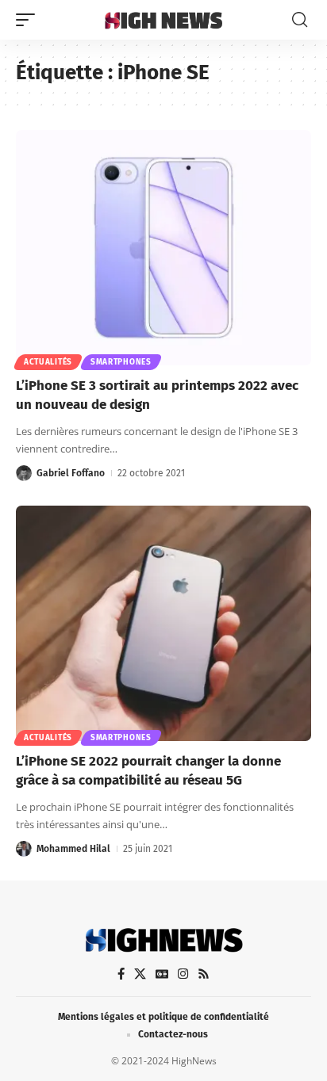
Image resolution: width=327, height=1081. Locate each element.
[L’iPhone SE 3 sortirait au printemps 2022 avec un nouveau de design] (163, 248)
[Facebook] (121, 974)
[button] (29, 19)
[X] (140, 974)
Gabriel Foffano (71, 473)
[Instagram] (183, 974)
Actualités (48, 362)
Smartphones (121, 362)
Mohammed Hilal (73, 848)
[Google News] (162, 974)
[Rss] (204, 974)
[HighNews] (164, 20)
